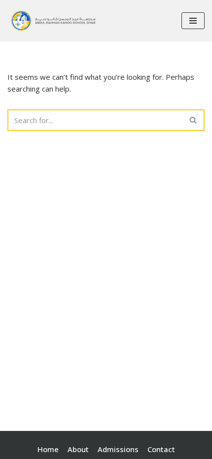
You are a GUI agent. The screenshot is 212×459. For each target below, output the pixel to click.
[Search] (193, 120)
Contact (161, 449)
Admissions (118, 449)
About (78, 449)
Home (48, 449)
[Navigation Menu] (193, 20)
